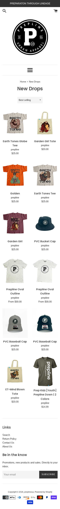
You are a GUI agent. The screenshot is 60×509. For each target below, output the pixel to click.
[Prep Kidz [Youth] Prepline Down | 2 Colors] (45, 371)
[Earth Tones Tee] (45, 175)
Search (6, 435)
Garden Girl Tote (45, 141)
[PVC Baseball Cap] (15, 323)
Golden (15, 193)
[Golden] (15, 175)
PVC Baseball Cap (15, 341)
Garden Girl (15, 241)
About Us (7, 446)
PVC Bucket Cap (45, 241)
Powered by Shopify (43, 492)
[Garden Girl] (15, 223)
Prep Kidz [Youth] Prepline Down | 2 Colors (45, 395)
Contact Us (8, 442)
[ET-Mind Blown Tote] (15, 371)
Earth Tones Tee (45, 193)
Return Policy (9, 438)
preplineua (29, 492)
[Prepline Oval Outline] (15, 271)
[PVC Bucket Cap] (45, 223)
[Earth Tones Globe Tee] (15, 123)
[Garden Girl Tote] (45, 123)
